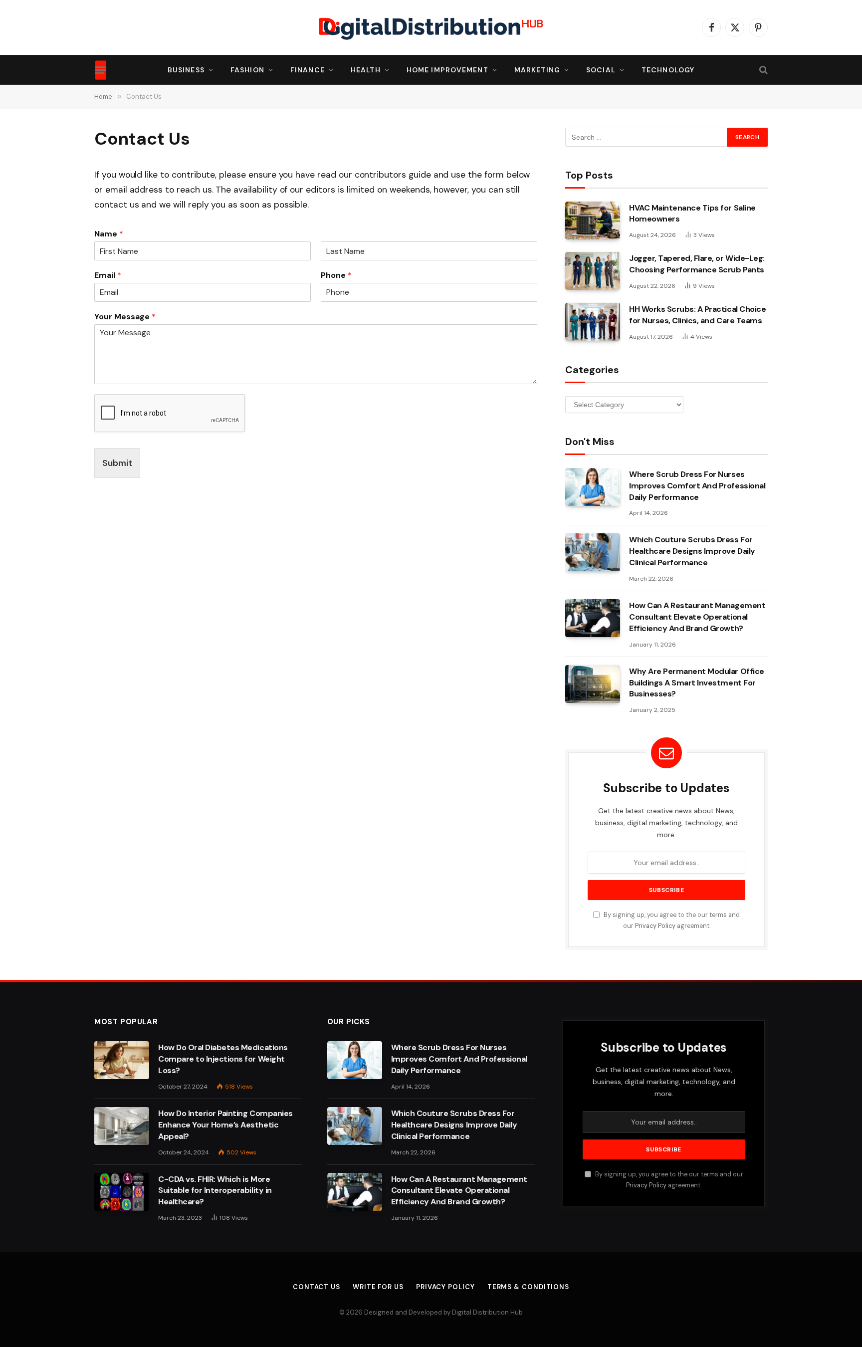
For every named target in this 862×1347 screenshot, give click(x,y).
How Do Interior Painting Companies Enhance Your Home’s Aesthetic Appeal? (225, 1124)
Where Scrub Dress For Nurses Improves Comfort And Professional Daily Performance (697, 485)
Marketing (537, 69)
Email (107, 275)
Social (601, 69)
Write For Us (378, 1287)
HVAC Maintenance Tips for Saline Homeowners (692, 213)
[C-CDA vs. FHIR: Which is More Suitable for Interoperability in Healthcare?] (121, 1192)
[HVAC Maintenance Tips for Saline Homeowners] (592, 220)
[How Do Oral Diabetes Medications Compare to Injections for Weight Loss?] (121, 1060)
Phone (336, 275)
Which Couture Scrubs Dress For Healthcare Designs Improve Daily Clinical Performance (692, 551)
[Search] (762, 70)
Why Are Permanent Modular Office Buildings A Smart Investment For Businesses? (696, 682)
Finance (307, 69)
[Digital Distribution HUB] (431, 27)
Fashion (247, 69)
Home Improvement (447, 69)
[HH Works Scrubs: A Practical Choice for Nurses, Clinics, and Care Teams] (592, 322)
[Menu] (100, 69)
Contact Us (316, 1287)
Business (186, 69)
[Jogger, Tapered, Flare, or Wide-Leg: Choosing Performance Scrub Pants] (592, 271)
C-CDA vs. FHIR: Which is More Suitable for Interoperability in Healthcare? (215, 1190)
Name (108, 234)
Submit (117, 462)
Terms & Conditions (528, 1287)
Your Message (125, 317)
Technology (668, 69)
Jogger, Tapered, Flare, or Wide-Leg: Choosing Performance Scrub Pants (697, 264)
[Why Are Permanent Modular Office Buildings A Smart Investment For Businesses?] (592, 684)
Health (366, 69)
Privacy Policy (655, 926)
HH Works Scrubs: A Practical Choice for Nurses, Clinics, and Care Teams (697, 315)
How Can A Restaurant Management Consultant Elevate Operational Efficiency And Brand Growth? (697, 617)
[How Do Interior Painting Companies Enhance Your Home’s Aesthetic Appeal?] (121, 1126)
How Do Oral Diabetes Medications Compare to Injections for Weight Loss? (223, 1059)
